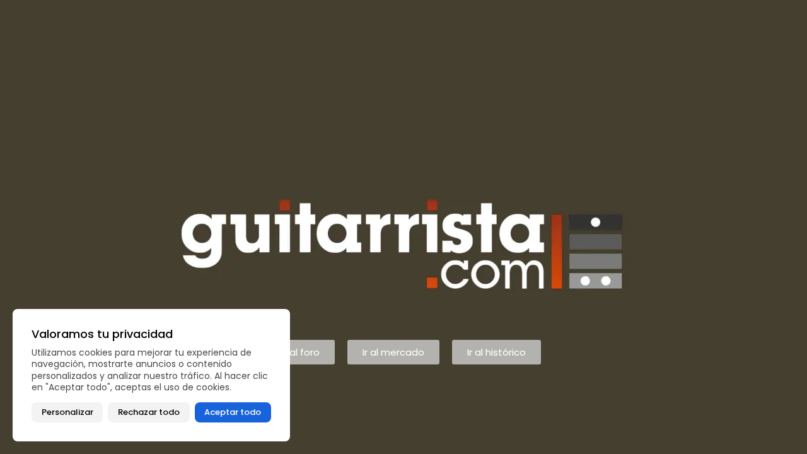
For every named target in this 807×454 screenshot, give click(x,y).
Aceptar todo (232, 412)
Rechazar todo (149, 412)
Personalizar (67, 412)
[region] (151, 375)
